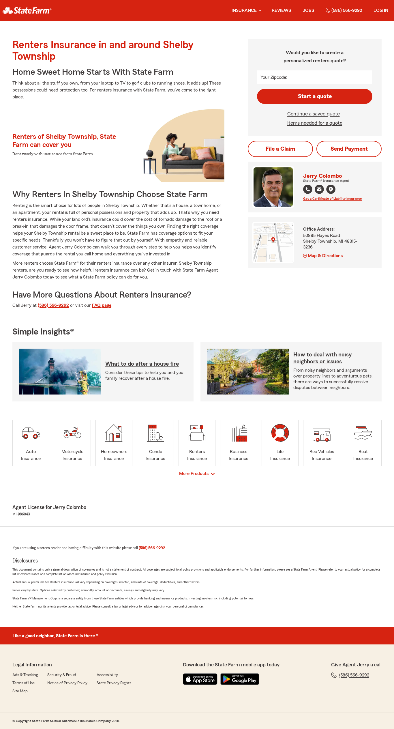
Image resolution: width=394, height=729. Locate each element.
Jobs (308, 10)
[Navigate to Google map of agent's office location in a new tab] (330, 189)
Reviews (281, 10)
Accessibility (107, 675)
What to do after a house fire (142, 364)
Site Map (20, 691)
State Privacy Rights (114, 683)
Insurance (244, 10)
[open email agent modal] (319, 190)
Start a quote (315, 96)
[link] (27, 10)
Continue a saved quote (313, 113)
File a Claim (280, 149)
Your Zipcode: (273, 77)
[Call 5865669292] (307, 189)
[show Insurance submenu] (259, 10)
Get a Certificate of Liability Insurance (332, 198)
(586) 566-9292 (346, 10)
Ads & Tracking (25, 675)
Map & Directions (325, 255)
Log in (381, 10)
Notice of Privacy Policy (67, 683)
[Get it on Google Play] (239, 679)
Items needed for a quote (314, 123)
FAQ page (101, 305)
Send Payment (349, 149)
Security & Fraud (61, 675)
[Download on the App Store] (200, 679)
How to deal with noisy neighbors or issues (322, 358)
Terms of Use (23, 683)
